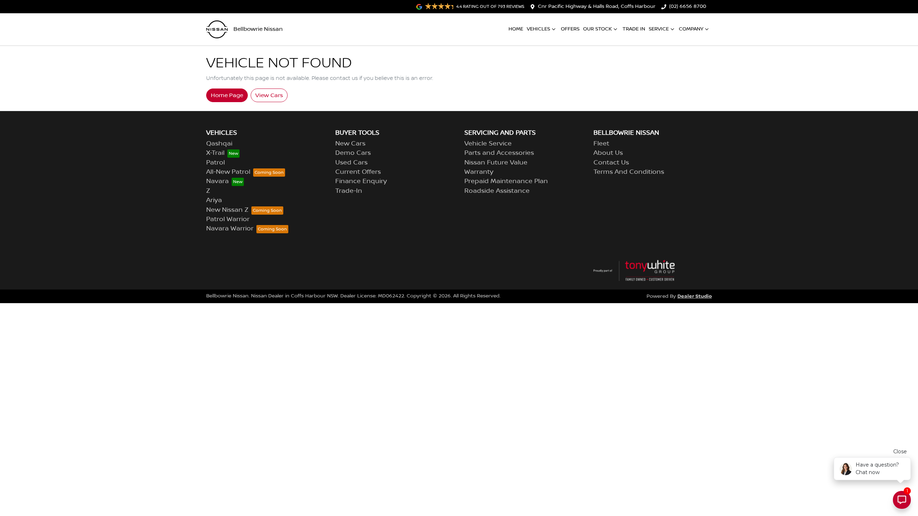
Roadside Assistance (497, 191)
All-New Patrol (228, 172)
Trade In (634, 29)
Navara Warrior (230, 229)
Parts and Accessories (499, 153)
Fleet (601, 144)
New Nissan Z (227, 210)
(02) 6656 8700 (687, 6)
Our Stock (597, 29)
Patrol (215, 163)
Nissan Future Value (495, 163)
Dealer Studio (694, 296)
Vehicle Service (488, 144)
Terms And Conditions (628, 172)
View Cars (269, 95)
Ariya (214, 200)
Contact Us (611, 163)
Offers (570, 29)
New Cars (350, 144)
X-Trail (215, 153)
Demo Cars (353, 153)
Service (659, 29)
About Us (608, 153)
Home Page (227, 95)
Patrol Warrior (228, 219)
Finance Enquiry (361, 181)
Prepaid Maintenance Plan (506, 181)
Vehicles (538, 29)
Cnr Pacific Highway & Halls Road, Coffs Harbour (597, 6)
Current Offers (358, 172)
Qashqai (219, 144)
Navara (217, 181)
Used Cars (351, 163)
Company (691, 29)
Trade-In (348, 191)
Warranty (478, 172)
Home (515, 29)
